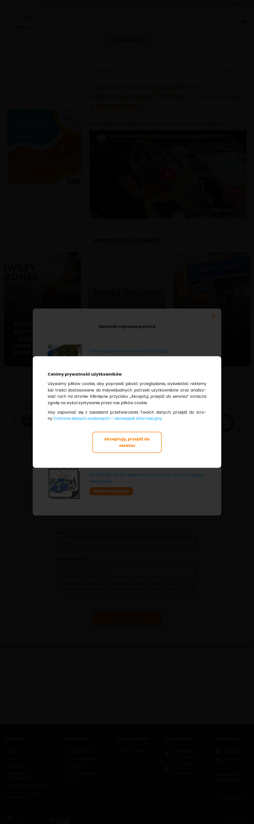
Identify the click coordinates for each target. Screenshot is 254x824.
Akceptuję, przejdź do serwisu (127, 442)
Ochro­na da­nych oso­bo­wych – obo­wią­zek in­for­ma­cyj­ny (107, 418)
